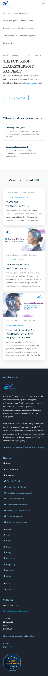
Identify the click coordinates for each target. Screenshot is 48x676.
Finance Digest (30, 82)
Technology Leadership (21, 13)
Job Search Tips (8, 43)
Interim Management (27, 35)
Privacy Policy (9, 647)
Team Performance (10, 35)
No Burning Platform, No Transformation (17, 266)
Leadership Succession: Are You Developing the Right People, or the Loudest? (20, 333)
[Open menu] (43, 4)
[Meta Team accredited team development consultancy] (12, 662)
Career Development (10, 20)
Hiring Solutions (9, 28)
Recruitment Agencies (26, 28)
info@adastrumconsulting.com (15, 610)
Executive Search (27, 20)
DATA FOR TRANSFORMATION (17, 203)
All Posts (6, 13)
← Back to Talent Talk (15, 98)
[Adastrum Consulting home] (6, 4)
